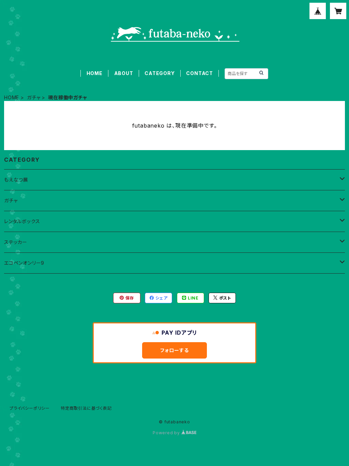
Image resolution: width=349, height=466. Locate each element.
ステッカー (15, 242)
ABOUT (123, 73)
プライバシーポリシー (30, 408)
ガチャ (33, 97)
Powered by (167, 432)
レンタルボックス (22, 221)
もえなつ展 (16, 180)
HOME (95, 73)
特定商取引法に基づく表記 (86, 408)
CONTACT (199, 73)
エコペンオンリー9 (24, 263)
